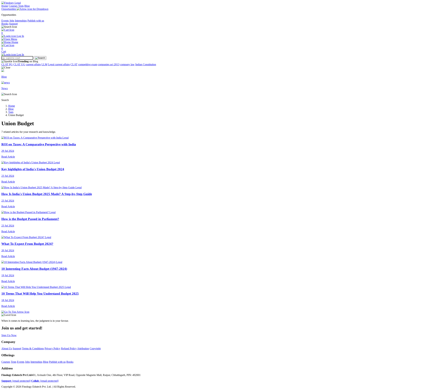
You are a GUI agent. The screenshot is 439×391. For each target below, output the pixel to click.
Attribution (83, 348)
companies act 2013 (108, 64)
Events (5, 20)
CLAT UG (19, 64)
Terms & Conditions (33, 348)
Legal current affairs (59, 64)
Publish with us (35, 20)
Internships (21, 20)
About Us (6, 348)
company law (127, 64)
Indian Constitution (145, 64)
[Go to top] (15, 311)
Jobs (11, 20)
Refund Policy (69, 348)
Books (4, 23)
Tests (21, 5)
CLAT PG (7, 64)
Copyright (95, 348)
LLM (44, 64)
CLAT (74, 64)
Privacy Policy (52, 348)
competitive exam (87, 64)
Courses (13, 5)
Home (4, 5)
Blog (27, 5)
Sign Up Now (9, 335)
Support (13, 23)
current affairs (33, 64)
